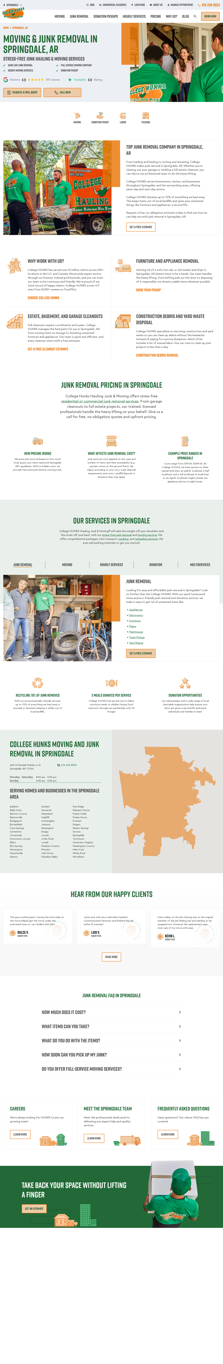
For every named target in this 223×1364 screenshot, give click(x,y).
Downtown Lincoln (20, 838)
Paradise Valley (49, 856)
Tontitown (78, 838)
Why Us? (171, 16)
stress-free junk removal (117, 535)
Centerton (15, 831)
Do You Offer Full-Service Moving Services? (82, 1069)
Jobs (92, 5)
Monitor (45, 849)
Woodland (78, 856)
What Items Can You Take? (65, 1026)
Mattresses (136, 632)
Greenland (47, 813)
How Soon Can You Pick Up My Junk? (74, 1054)
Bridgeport (16, 821)
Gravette (46, 810)
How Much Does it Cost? (64, 1012)
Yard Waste (136, 643)
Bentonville (16, 817)
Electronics (136, 615)
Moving (60, 16)
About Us (158, 5)
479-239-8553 (211, 5)
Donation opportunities (185, 695)
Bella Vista (15, 810)
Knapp (44, 831)
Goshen (45, 806)
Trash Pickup (137, 637)
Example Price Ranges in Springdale (185, 456)
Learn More (20, 1134)
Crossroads (16, 835)
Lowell (44, 842)
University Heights (83, 842)
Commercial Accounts (114, 5)
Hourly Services (134, 16)
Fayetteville (16, 853)
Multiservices (200, 564)
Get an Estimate (34, 1208)
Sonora (76, 831)
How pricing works (37, 453)
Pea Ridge (78, 806)
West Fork (78, 849)
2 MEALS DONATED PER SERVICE (111, 695)
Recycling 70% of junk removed (38, 695)
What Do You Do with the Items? (71, 1040)
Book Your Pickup (148, 290)
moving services (147, 535)
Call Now (65, 92)
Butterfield (16, 824)
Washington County (84, 846)
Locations (140, 5)
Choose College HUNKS (43, 297)
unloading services (146, 539)
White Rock (79, 853)
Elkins (13, 842)
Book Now (210, 16)
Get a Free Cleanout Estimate (48, 349)
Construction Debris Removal (157, 355)
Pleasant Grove (81, 810)
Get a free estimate (141, 227)
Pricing (156, 16)
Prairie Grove (80, 817)
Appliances (136, 610)
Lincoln (45, 835)
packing (123, 539)
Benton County (18, 813)
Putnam (77, 821)
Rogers (76, 824)
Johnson (45, 824)
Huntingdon (48, 821)
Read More (111, 957)
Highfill (45, 817)
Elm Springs (16, 846)
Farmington (16, 849)
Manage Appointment (182, 5)
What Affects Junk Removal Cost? (111, 453)
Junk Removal (79, 16)
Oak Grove (47, 853)
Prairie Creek (80, 813)
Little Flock (47, 838)
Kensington (47, 828)
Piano (132, 626)
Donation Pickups (106, 16)
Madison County (50, 846)
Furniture (135, 621)
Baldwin (14, 806)
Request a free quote (25, 92)
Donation (155, 564)
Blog (185, 16)
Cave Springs (17, 828)
